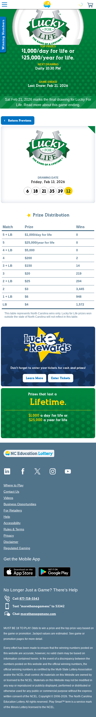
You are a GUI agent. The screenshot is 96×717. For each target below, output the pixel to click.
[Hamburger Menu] (4, 4)
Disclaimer (11, 542)
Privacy (9, 535)
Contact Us (11, 491)
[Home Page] (47, 4)
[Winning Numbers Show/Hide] (3, 34)
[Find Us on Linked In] (7, 473)
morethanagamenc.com (38, 614)
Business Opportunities (20, 504)
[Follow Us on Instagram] (52, 473)
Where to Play (13, 485)
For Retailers (13, 510)
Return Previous (19, 120)
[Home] (29, 456)
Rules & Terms (14, 529)
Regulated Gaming (17, 548)
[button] (90, 4)
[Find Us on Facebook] (22, 473)
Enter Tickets (60, 378)
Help (7, 516)
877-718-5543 (29, 599)
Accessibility (12, 523)
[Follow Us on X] (37, 473)
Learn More (34, 378)
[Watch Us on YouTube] (67, 473)
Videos (8, 498)
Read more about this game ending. (52, 105)
